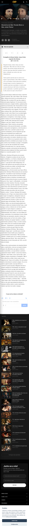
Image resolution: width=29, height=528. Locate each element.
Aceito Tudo (14, 520)
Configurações (14, 524)
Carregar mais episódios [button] (14, 454)
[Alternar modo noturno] (24, 2)
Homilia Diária (4, 22)
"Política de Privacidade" (11, 516)
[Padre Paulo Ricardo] (14, 2)
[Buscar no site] (26, 2)
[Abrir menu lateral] (2, 2)
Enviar (14, 485)
